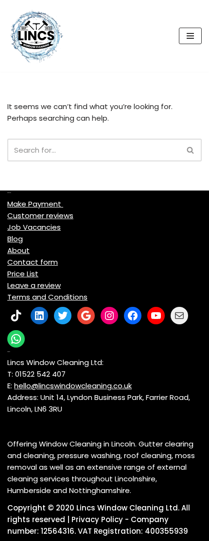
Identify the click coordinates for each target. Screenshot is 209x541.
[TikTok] (16, 315)
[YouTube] (156, 315)
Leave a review (34, 285)
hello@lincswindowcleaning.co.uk (73, 386)
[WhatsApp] (16, 339)
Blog (15, 239)
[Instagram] (109, 315)
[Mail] (179, 315)
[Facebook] (132, 315)
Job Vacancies (34, 227)
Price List (22, 274)
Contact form (32, 262)
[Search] (191, 150)
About (18, 250)
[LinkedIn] (39, 315)
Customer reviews (40, 215)
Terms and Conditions (47, 297)
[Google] (86, 315)
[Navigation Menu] (190, 36)
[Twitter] (62, 315)
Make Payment (35, 204)
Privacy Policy (97, 519)
